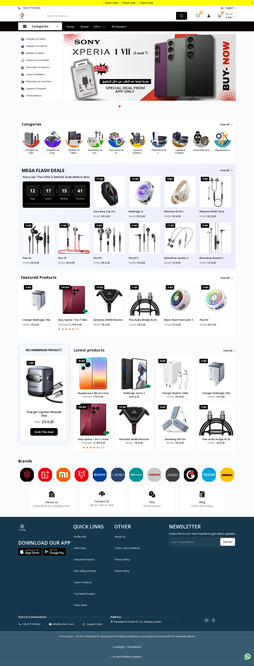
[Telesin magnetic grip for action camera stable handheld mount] (209, 474)
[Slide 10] (190, 106)
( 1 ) (77, 329)
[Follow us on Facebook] (213, 620)
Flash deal (80, 548)
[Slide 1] (99, 106)
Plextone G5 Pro (173, 211)
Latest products (83, 582)
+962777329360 (30, 8)
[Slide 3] (119, 106)
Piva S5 (62, 258)
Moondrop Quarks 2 (176, 258)
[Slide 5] (139, 106)
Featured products (84, 559)
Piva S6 (27, 258)
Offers (97, 26)
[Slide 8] (169, 106)
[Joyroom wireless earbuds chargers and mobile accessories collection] (154, 474)
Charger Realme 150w (175, 393)
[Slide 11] (200, 106)
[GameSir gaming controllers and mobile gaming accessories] (190, 474)
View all (225, 124)
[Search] (181, 16)
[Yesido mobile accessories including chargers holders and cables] (172, 474)
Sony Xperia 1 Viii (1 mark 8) (73, 320)
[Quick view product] (109, 195)
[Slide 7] (159, 106)
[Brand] (45, 474)
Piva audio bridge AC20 (142, 319)
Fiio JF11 (133, 258)
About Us (120, 536)
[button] (32, 308)
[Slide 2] (109, 106)
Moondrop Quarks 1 (211, 258)
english (229, 8)
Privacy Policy (122, 559)
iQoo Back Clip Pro (104, 211)
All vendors (119, 27)
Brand (84, 27)
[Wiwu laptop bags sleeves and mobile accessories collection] (118, 474)
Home (70, 27)
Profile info (80, 536)
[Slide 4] (129, 106)
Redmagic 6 (136, 211)
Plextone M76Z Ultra (211, 211)
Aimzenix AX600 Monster (108, 319)
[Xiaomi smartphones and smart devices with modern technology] (63, 474)
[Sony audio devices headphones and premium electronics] (99, 474)
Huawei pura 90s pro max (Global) (93, 393)
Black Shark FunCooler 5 (178, 319)
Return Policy (122, 571)
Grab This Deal (44, 432)
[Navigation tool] (209, 16)
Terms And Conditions (127, 548)
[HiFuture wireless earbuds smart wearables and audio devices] (136, 474)
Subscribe (227, 541)
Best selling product (85, 571)
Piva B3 (204, 319)
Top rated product (84, 593)
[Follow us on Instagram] (206, 620)
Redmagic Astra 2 (134, 393)
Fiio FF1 (97, 258)
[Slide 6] (149, 106)
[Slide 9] (180, 106)
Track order (80, 605)
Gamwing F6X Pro (175, 439)
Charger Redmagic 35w (36, 319)
